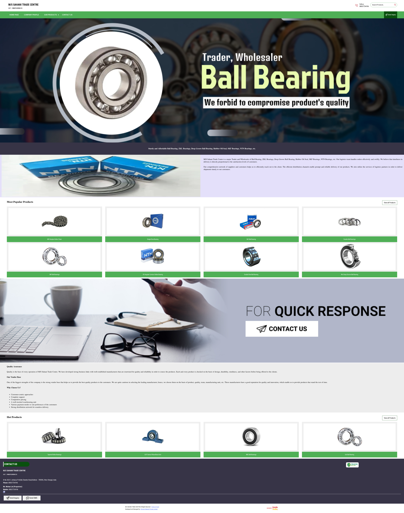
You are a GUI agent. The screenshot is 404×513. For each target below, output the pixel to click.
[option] (202, 80)
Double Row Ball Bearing (251, 274)
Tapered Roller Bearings (54, 454)
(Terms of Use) (155, 507)
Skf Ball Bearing (251, 239)
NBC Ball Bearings (251, 454)
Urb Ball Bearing (349, 454)
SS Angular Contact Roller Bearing (153, 274)
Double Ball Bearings (350, 239)
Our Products (50, 15)
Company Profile (31, 15)
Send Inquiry (391, 15)
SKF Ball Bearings (54, 274)
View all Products (389, 203)
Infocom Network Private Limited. (149, 509)
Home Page (14, 15)
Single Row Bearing (152, 239)
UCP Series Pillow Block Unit (153, 454)
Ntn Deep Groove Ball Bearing (349, 274)
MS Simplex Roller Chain (54, 239)
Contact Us (67, 15)
